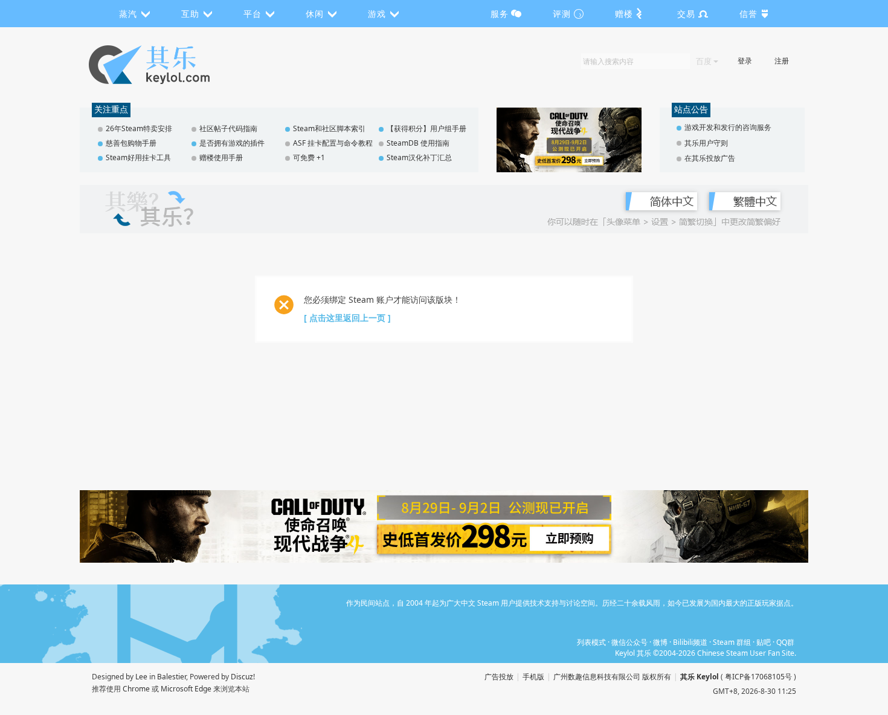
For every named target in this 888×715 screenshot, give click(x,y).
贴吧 (763, 642)
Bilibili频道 (690, 642)
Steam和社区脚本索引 (329, 128)
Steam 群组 (732, 642)
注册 (781, 61)
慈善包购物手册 (131, 143)
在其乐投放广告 (709, 158)
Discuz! (243, 676)
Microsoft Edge (186, 689)
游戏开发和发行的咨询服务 (727, 127)
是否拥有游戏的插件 (232, 143)
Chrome (136, 689)
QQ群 (785, 642)
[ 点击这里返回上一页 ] (347, 317)
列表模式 (591, 642)
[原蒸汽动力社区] (175, 64)
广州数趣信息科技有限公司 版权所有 (612, 676)
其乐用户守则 (706, 143)
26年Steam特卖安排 (139, 128)
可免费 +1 (309, 157)
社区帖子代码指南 (228, 128)
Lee (141, 676)
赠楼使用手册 (221, 157)
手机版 (533, 676)
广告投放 (498, 676)
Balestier (171, 676)
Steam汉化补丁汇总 (419, 157)
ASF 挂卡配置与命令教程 (333, 143)
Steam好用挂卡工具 (138, 157)
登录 (745, 61)
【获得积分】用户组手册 (426, 128)
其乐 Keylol (699, 676)
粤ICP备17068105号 (758, 676)
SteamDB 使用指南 (418, 143)
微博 (660, 642)
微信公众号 (629, 642)
